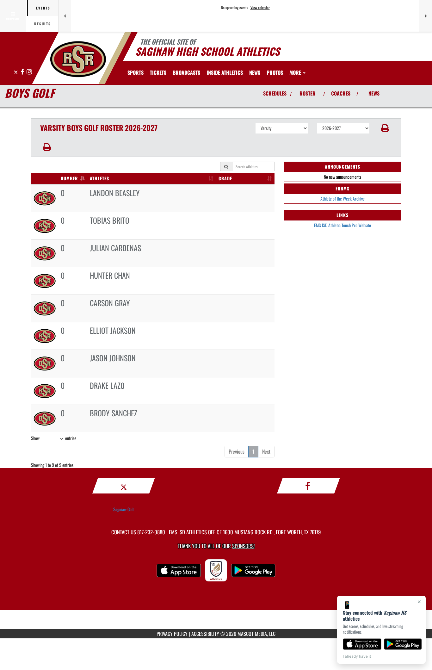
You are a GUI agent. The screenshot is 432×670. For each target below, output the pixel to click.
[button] (385, 128)
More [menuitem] (295, 72)
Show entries (53, 438)
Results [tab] (42, 23)
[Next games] (425, 16)
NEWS (374, 93)
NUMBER (69, 178)
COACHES (340, 93)
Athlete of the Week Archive (342, 198)
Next (266, 451)
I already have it (357, 656)
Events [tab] (43, 7)
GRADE (225, 178)
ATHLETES (99, 178)
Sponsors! (243, 546)
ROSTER (307, 93)
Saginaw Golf (123, 509)
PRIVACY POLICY (172, 633)
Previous (236, 451)
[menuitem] (158, 72)
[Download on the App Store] (362, 644)
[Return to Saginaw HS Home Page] (78, 59)
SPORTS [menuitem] (135, 72)
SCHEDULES (275, 93)
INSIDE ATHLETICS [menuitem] (225, 72)
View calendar (260, 7)
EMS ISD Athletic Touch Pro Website (342, 225)
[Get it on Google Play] (403, 644)
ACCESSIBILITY (205, 633)
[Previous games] (65, 16)
